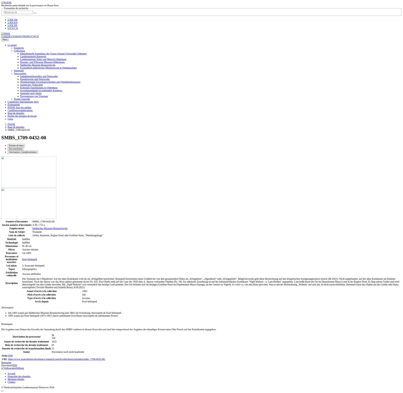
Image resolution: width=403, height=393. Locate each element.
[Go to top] (2, 391)
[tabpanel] (201, 222)
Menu (5, 39)
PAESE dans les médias (19, 107)
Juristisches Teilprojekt (31, 85)
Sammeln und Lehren (31, 93)
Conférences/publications (20, 110)
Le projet (12, 45)
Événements (14, 104)
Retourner (6, 362)
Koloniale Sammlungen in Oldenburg (38, 87)
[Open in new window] (28, 186)
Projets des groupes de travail (22, 116)
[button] (5, 33)
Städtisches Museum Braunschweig (37, 65)
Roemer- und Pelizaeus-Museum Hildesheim (42, 62)
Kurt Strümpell (29, 259)
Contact (11, 382)
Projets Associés (22, 99)
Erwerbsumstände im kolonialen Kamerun (41, 90)
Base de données (16, 113)
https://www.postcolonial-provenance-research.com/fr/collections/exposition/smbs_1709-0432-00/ (56, 359)
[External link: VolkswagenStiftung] (12, 368)
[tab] (16, 145)
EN (16, 22)
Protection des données (19, 376)
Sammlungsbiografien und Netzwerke (39, 76)
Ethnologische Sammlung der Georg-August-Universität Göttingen (53, 53)
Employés (19, 48)
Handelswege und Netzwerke (35, 79)
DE (16, 19)
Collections (19, 50)
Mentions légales (16, 379)
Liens (10, 119)
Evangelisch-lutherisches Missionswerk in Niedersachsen (48, 67)
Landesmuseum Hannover (33, 56)
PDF (10, 355)
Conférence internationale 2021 (23, 102)
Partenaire (19, 70)
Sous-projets (20, 73)
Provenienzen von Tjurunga (34, 96)
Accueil (11, 373)
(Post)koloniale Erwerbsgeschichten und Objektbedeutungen (50, 82)
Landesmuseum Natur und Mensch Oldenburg (43, 59)
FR (15, 25)
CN (16, 28)
